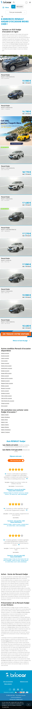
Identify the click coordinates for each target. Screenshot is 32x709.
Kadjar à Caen (4, 422)
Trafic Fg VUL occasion (6, 398)
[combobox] (16, 12)
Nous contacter (8, 684)
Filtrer (7, 7)
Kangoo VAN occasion (6, 373)
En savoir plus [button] (5, 707)
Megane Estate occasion (7, 383)
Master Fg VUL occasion (7, 378)
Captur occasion (5, 358)
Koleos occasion (5, 376)
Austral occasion (5, 356)
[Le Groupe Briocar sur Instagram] (14, 689)
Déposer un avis (24, 681)
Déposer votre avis (16, 456)
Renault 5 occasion (5, 388)
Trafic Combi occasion (6, 396)
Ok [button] (28, 704)
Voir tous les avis (15, 460)
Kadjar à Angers (5, 414)
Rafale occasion (5, 386)
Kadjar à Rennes (5, 427)
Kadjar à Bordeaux (5, 417)
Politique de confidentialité (16, 699)
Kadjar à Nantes (5, 424)
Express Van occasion (6, 366)
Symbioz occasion (5, 393)
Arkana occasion (5, 353)
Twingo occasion (5, 403)
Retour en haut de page (20, 340)
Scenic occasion (5, 391)
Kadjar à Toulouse (5, 432)
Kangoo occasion (5, 371)
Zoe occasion (4, 406)
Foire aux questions (8, 681)
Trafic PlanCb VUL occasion (7, 401)
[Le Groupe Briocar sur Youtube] (22, 689)
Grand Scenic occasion (6, 368)
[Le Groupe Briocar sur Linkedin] (18, 689)
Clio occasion (4, 361)
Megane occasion (5, 381)
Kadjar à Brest (4, 419)
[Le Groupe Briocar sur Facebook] (10, 689)
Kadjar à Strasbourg (5, 429)
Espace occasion (5, 363)
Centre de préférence (16, 697)
